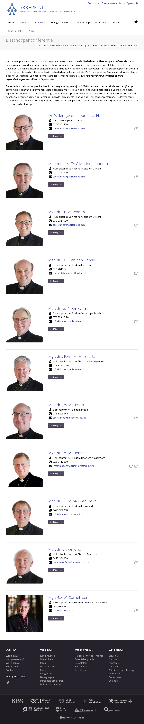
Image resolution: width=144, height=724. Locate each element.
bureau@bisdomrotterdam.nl (69, 273)
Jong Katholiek (16, 30)
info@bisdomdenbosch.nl (67, 321)
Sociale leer (81, 666)
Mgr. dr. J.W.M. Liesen (66, 404)
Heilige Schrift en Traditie (89, 655)
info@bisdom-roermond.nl (68, 514)
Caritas (113, 659)
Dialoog (113, 680)
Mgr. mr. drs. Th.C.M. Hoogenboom (78, 163)
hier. (52, 79)
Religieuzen (46, 673)
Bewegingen (47, 677)
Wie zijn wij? (39, 22)
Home (11, 22)
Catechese (114, 666)
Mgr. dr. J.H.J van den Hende (71, 259)
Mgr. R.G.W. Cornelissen (68, 597)
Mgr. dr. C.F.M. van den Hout (72, 501)
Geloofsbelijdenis (84, 659)
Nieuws (24, 22)
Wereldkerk (46, 659)
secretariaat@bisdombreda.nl (69, 417)
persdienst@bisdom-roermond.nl (71, 562)
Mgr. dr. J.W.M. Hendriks (68, 452)
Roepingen (80, 669)
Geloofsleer (81, 662)
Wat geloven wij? (60, 22)
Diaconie (114, 662)
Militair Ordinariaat (51, 684)
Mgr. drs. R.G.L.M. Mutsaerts (71, 356)
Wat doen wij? (82, 22)
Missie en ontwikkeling (121, 669)
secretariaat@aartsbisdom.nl (69, 128)
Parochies (45, 669)
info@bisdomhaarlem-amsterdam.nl (73, 465)
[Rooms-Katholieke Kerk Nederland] (41, 9)
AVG (31, 30)
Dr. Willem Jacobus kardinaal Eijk (75, 115)
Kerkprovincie (47, 655)
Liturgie (113, 655)
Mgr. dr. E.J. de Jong (64, 549)
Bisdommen (47, 666)
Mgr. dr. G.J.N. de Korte (67, 308)
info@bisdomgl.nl (63, 610)
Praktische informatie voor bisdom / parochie (113, 3)
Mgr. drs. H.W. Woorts (66, 211)
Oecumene (115, 677)
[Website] (136, 129)
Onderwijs (114, 673)
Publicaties (101, 22)
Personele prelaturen (52, 680)
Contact (116, 22)
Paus (43, 662)
